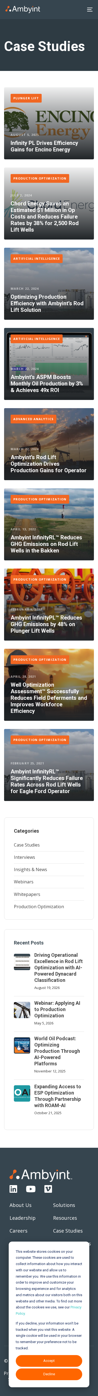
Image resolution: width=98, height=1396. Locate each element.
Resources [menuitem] (65, 1218)
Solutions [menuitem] (64, 1205)
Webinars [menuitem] (23, 882)
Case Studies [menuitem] (27, 845)
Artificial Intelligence (36, 258)
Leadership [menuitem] (23, 1218)
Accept (49, 1361)
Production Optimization (39, 178)
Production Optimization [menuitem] (39, 907)
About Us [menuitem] (21, 1205)
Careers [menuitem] (18, 1230)
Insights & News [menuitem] (30, 869)
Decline (49, 1374)
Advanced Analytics (33, 419)
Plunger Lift (26, 98)
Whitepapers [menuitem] (27, 894)
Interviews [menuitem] (24, 857)
